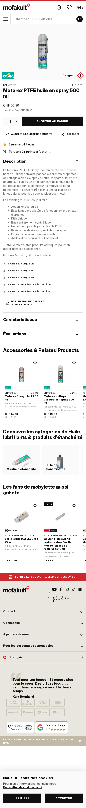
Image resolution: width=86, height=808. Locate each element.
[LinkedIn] (80, 589)
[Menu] (32, 724)
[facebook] (61, 589)
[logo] (16, 6)
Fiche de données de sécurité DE (29, 284)
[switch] (28, 727)
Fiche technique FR (21, 270)
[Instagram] (67, 589)
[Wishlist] (69, 7)
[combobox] (11, 121)
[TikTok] (73, 589)
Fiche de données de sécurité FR (29, 291)
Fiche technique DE (21, 263)
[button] (43, 161)
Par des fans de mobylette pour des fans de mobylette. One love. (38, 741)
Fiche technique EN (21, 277)
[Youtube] (54, 589)
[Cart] (79, 7)
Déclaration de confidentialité (22, 787)
